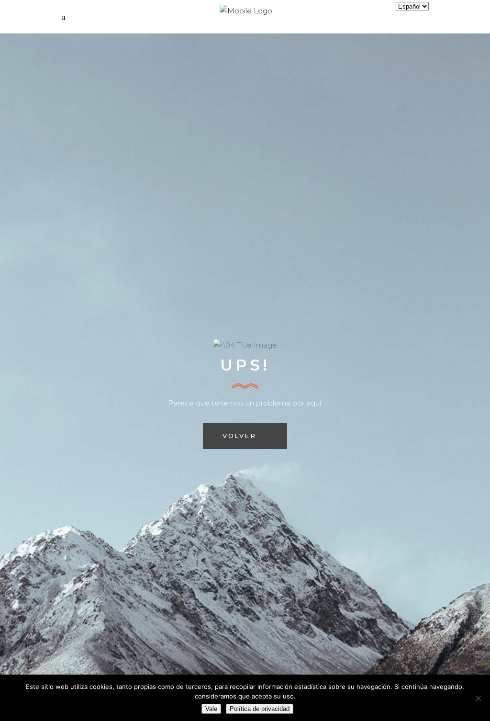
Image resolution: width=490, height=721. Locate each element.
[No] (478, 698)
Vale (211, 708)
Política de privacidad (260, 708)
